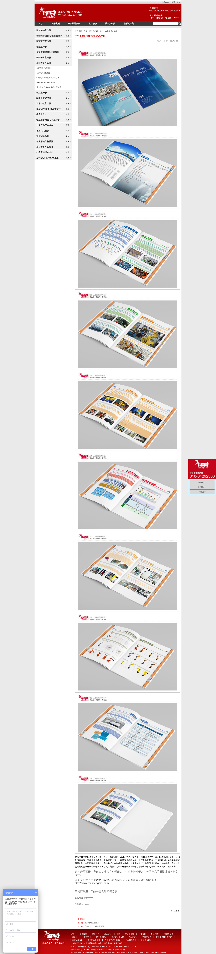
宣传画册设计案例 (96, 31)
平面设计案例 (74, 23)
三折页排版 (146, 937)
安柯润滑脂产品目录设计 (46, 82)
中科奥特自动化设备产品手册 (47, 78)
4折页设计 (77, 943)
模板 (118, 934)
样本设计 (108, 934)
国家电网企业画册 (43, 73)
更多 (68, 30)
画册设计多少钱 (118, 937)
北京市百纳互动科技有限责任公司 (111, 950)
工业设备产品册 (111, 31)
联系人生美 (175, 2)
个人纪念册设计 (94, 940)
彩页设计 (87, 937)
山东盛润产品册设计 (44, 68)
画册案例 (56, 23)
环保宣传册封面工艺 (164, 937)
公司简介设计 (146, 940)
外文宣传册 (118, 943)
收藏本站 (165, 2)
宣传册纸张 (155, 934)
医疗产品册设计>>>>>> (84, 898)
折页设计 (142, 934)
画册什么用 (168, 934)
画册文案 (107, 943)
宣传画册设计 (101, 937)
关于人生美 (110, 23)
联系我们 (95, 934)
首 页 (41, 23)
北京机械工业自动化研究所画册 (48, 87)
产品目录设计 (131, 940)
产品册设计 (102, 879)
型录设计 (75, 937)
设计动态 (93, 23)
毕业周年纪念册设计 (113, 940)
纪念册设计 (129, 934)
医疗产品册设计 (77, 940)
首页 (85, 31)
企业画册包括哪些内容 (93, 943)
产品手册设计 (149, 863)
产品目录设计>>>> (82, 904)
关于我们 (83, 934)
